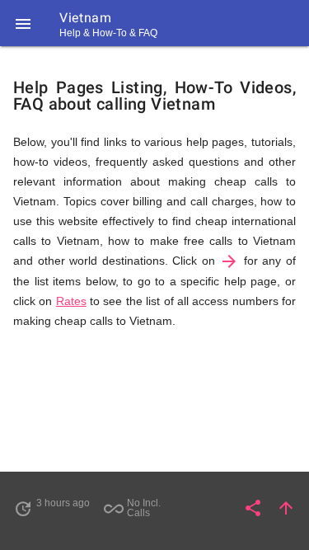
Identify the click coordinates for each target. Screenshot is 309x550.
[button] (23, 23)
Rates (71, 301)
